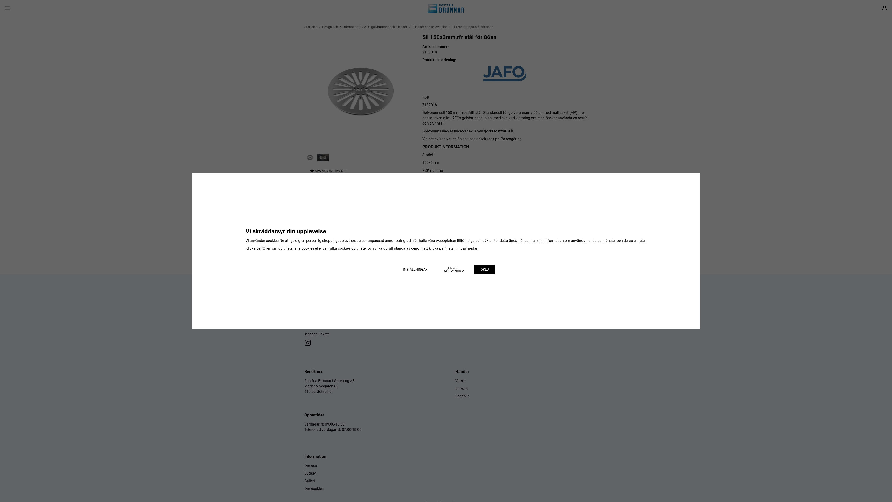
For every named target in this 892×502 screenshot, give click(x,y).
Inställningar (415, 269)
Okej (485, 269)
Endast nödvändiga (454, 269)
